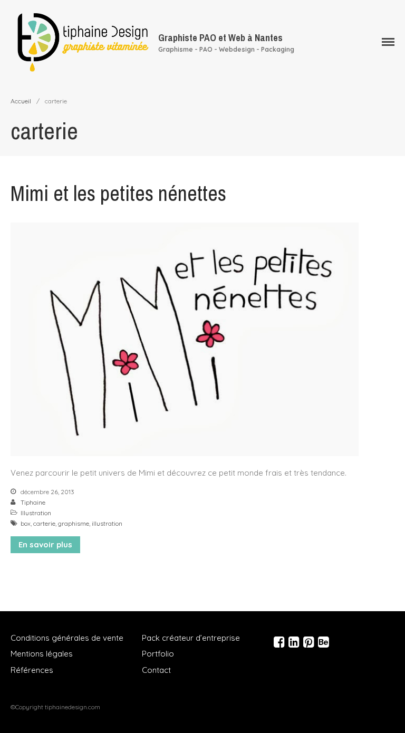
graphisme (73, 523)
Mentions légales (42, 654)
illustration (107, 523)
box (26, 523)
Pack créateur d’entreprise (191, 638)
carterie (44, 523)
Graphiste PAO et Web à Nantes (220, 37)
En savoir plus (45, 544)
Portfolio (158, 654)
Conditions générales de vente (67, 638)
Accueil (21, 101)
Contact (156, 670)
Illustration (36, 513)
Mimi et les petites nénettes (118, 193)
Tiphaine (33, 502)
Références (32, 670)
